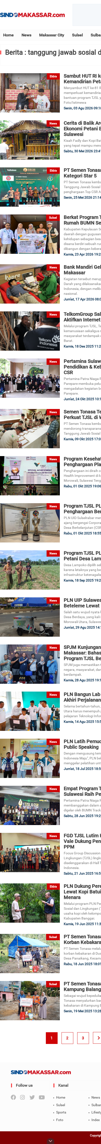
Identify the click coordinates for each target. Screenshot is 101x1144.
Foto (59, 1120)
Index (95, 1120)
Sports (61, 1112)
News (26, 35)
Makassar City (51, 35)
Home (8, 35)
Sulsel (77, 35)
